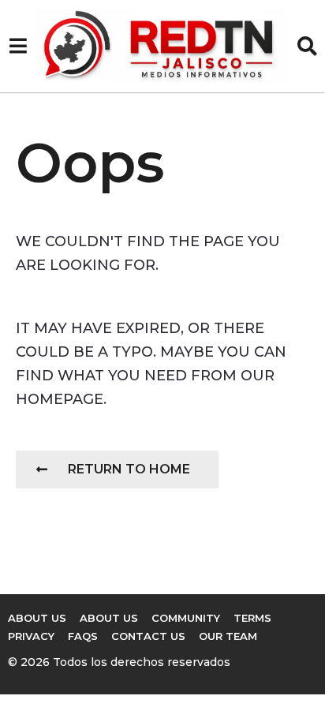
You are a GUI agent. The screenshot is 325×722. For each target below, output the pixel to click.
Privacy (31, 636)
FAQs (83, 636)
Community (185, 618)
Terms (252, 618)
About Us (37, 618)
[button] (18, 46)
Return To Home (129, 469)
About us (109, 618)
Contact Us (148, 636)
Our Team (228, 636)
